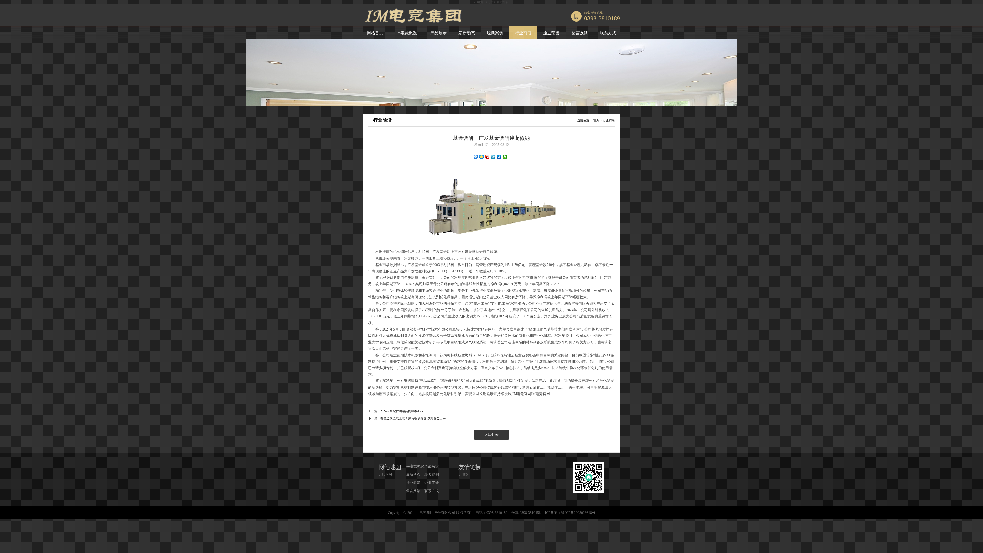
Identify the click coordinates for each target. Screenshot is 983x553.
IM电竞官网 (521, 394)
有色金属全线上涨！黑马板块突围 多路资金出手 (413, 418)
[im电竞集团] (414, 25)
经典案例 (495, 33)
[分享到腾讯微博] (493, 157)
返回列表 (491, 435)
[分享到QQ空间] (481, 157)
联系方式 (608, 33)
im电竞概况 (407, 33)
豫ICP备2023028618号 (578, 513)
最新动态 (466, 33)
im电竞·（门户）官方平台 (491, 2)
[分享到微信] (505, 157)
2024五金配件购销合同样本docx (401, 411)
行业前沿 (523, 33)
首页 (596, 120)
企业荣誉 (551, 33)
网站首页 (375, 33)
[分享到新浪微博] (487, 157)
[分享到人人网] (499, 157)
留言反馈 (580, 33)
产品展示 (438, 33)
